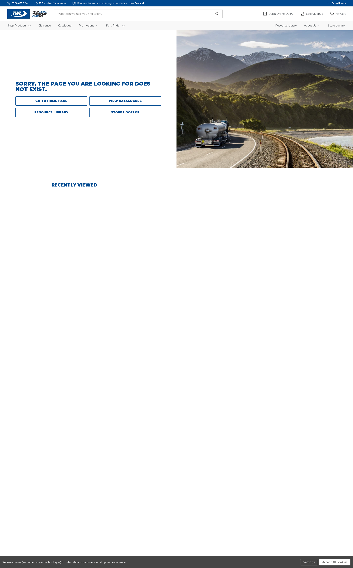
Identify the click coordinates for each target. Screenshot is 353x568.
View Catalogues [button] (125, 101)
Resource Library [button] (51, 112)
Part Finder (113, 25)
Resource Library (286, 25)
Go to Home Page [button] (51, 101)
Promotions (87, 25)
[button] (312, 14)
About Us (310, 25)
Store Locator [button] (125, 112)
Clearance (44, 25)
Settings (309, 562)
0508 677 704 (20, 3)
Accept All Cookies (334, 562)
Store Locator (337, 25)
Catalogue (65, 25)
